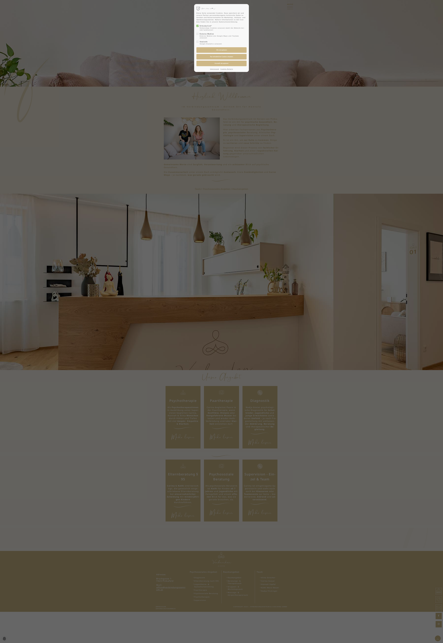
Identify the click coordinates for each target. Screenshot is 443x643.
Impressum (214, 69)
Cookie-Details (226, 69)
